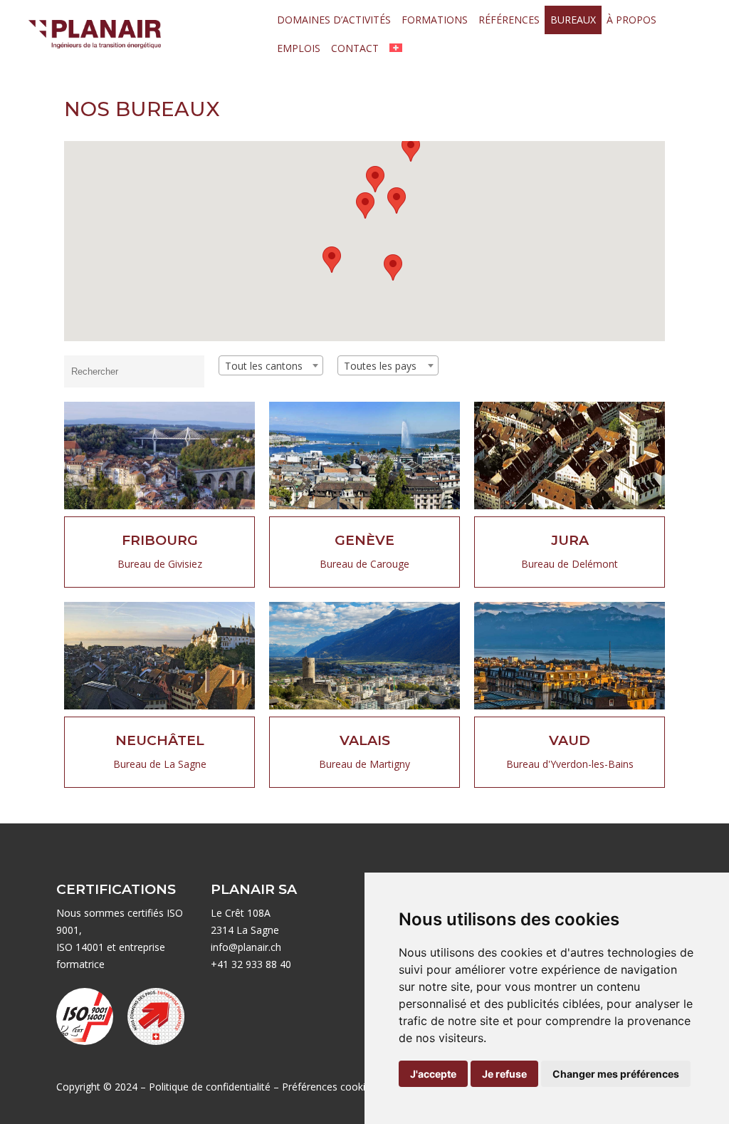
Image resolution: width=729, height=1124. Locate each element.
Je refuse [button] (504, 1074)
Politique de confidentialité (210, 1086)
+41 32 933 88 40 (251, 964)
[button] (396, 200)
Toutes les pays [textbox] (380, 366)
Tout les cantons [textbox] (264, 366)
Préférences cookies (329, 1086)
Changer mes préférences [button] (615, 1074)
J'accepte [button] (433, 1074)
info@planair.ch (246, 947)
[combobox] (271, 365)
